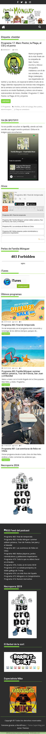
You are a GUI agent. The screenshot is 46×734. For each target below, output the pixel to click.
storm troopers (6, 109)
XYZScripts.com (35, 733)
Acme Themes (23, 728)
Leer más (5, 101)
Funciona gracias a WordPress (13, 725)
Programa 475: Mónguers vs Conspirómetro (22, 576)
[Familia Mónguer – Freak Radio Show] (23, 23)
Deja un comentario (22, 109)
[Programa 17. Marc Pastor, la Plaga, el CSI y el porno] (14, 53)
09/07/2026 (7, 368)
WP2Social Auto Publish (13, 733)
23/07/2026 (7, 322)
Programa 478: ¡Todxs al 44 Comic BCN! (20, 565)
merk (16, 50)
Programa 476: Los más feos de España (20, 573)
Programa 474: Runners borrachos (18, 579)
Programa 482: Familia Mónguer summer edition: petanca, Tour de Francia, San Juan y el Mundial (21, 542)
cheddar (17, 107)
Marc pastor (38, 107)
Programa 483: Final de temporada (18, 536)
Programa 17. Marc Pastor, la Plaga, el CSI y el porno (21, 44)
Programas (6, 107)
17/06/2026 (7, 446)
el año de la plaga (27, 107)
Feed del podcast (20, 530)
